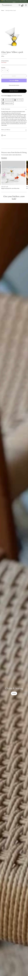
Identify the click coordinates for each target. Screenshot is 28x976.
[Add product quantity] (2, 70)
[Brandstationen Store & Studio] (7, 5)
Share (4, 135)
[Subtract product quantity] (7, 70)
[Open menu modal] (25, 5)
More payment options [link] (14, 85)
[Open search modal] (19, 5)
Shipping (9, 95)
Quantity (3, 67)
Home (2, 10)
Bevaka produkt (14, 91)
